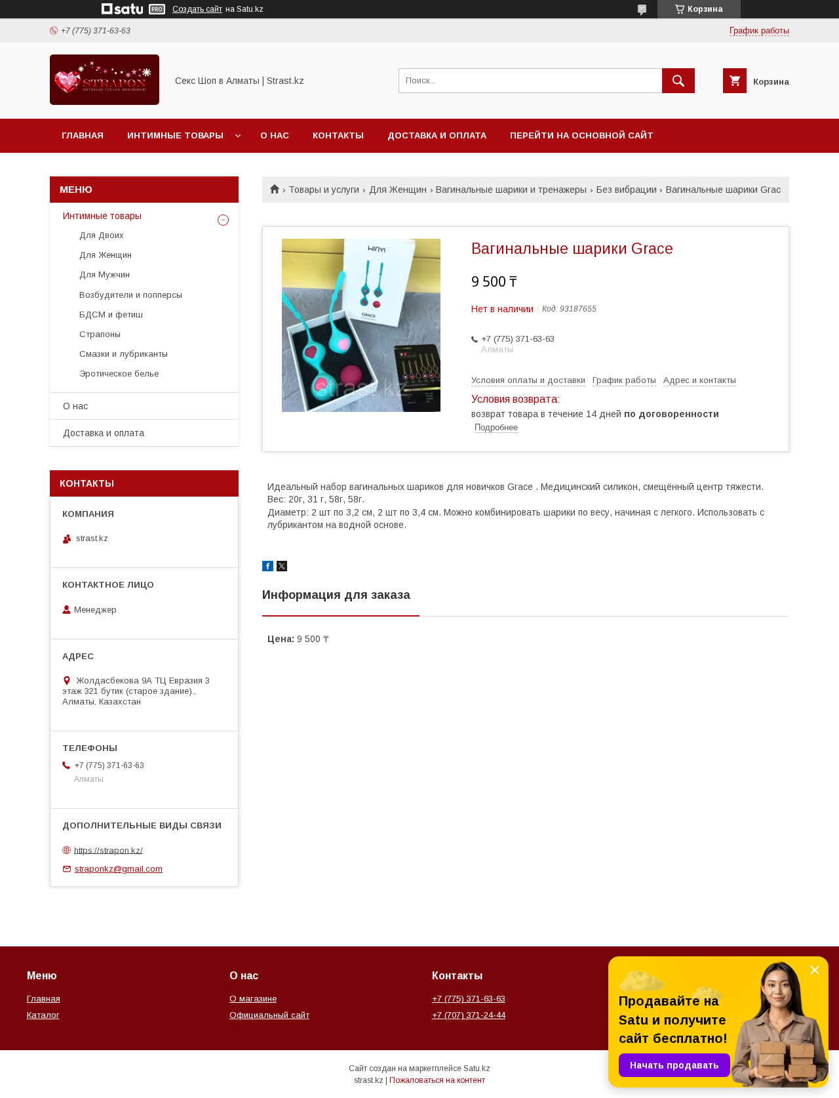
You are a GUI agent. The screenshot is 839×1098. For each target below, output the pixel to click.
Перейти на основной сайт (582, 135)
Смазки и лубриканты (123, 354)
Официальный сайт (269, 1015)
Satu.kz (476, 1068)
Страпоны (100, 334)
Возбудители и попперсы (130, 295)
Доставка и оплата (436, 135)
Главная (83, 135)
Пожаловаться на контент (437, 1080)
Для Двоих (101, 235)
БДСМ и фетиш (111, 314)
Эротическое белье (119, 373)
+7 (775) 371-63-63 (468, 999)
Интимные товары (175, 135)
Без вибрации (626, 189)
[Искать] (678, 80)
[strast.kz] (104, 101)
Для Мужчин (104, 274)
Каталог (43, 1015)
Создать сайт (197, 9)
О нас (274, 135)
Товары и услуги (323, 189)
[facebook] (267, 568)
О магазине (253, 999)
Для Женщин (398, 189)
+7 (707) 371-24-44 (468, 1015)
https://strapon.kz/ (108, 850)
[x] (282, 568)
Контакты (338, 135)
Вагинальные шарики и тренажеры (511, 189)
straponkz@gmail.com (119, 869)
